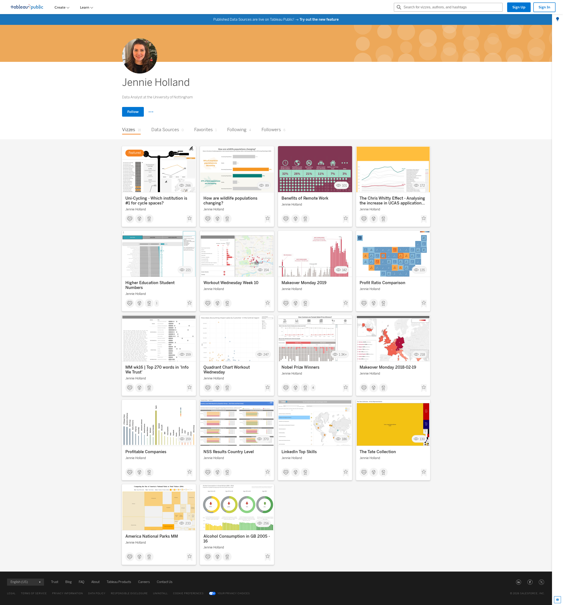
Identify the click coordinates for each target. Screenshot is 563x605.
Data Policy (97, 593)
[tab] (557, 19)
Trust (54, 582)
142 (344, 270)
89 (267, 185)
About (95, 582)
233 (188, 523)
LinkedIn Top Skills (299, 451)
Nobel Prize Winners (300, 367)
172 (422, 185)
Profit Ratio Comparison (382, 282)
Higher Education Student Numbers (150, 285)
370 (266, 439)
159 (188, 354)
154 (266, 270)
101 (344, 185)
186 (344, 439)
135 (422, 270)
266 (188, 185)
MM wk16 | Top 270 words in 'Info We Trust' (157, 370)
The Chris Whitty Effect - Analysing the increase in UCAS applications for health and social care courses (392, 201)
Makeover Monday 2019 (304, 282)
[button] (518, 582)
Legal (11, 593)
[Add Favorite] (189, 219)
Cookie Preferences (188, 593)
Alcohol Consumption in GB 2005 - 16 (236, 539)
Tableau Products (119, 582)
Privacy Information (67, 593)
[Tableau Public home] (27, 7)
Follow (133, 111)
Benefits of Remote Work (305, 198)
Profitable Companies (145, 451)
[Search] (398, 7)
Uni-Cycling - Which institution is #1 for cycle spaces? (156, 201)
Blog (68, 582)
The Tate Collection (378, 451)
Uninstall (160, 593)
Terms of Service (34, 593)
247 (266, 354)
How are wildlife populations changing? (230, 201)
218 (422, 354)
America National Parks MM (151, 536)
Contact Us (164, 582)
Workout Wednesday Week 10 (230, 282)
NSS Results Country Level (228, 451)
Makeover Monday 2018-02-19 (388, 367)
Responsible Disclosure (129, 593)
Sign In (544, 7)
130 (422, 439)
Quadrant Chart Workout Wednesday (226, 370)
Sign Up (518, 7)
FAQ (81, 582)
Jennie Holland (135, 209)
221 (188, 270)
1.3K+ (343, 354)
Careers (144, 582)
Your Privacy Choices (234, 593)
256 (266, 523)
